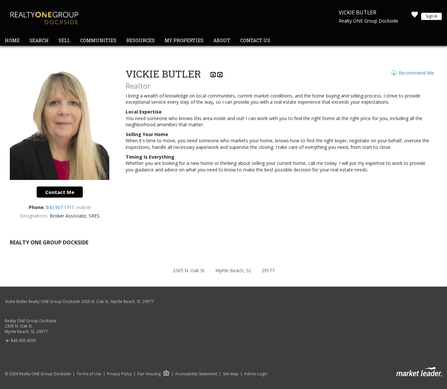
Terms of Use (89, 374)
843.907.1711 (61, 207)
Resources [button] (140, 40)
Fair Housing (149, 374)
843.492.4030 (23, 340)
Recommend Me (415, 73)
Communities (98, 40)
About (221, 40)
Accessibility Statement (196, 374)
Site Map (231, 374)
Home (12, 40)
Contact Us (255, 40)
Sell (64, 40)
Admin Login (255, 374)
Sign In (432, 16)
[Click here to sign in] (415, 16)
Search (39, 40)
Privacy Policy (119, 374)
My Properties (184, 40)
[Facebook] (213, 76)
